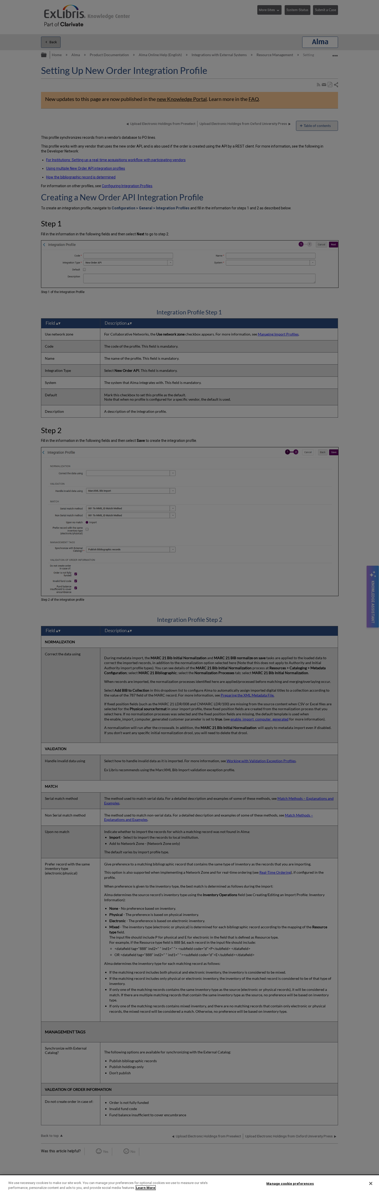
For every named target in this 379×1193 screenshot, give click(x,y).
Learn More (145, 1188)
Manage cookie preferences (290, 1184)
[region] (189, 1184)
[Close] (370, 1183)
